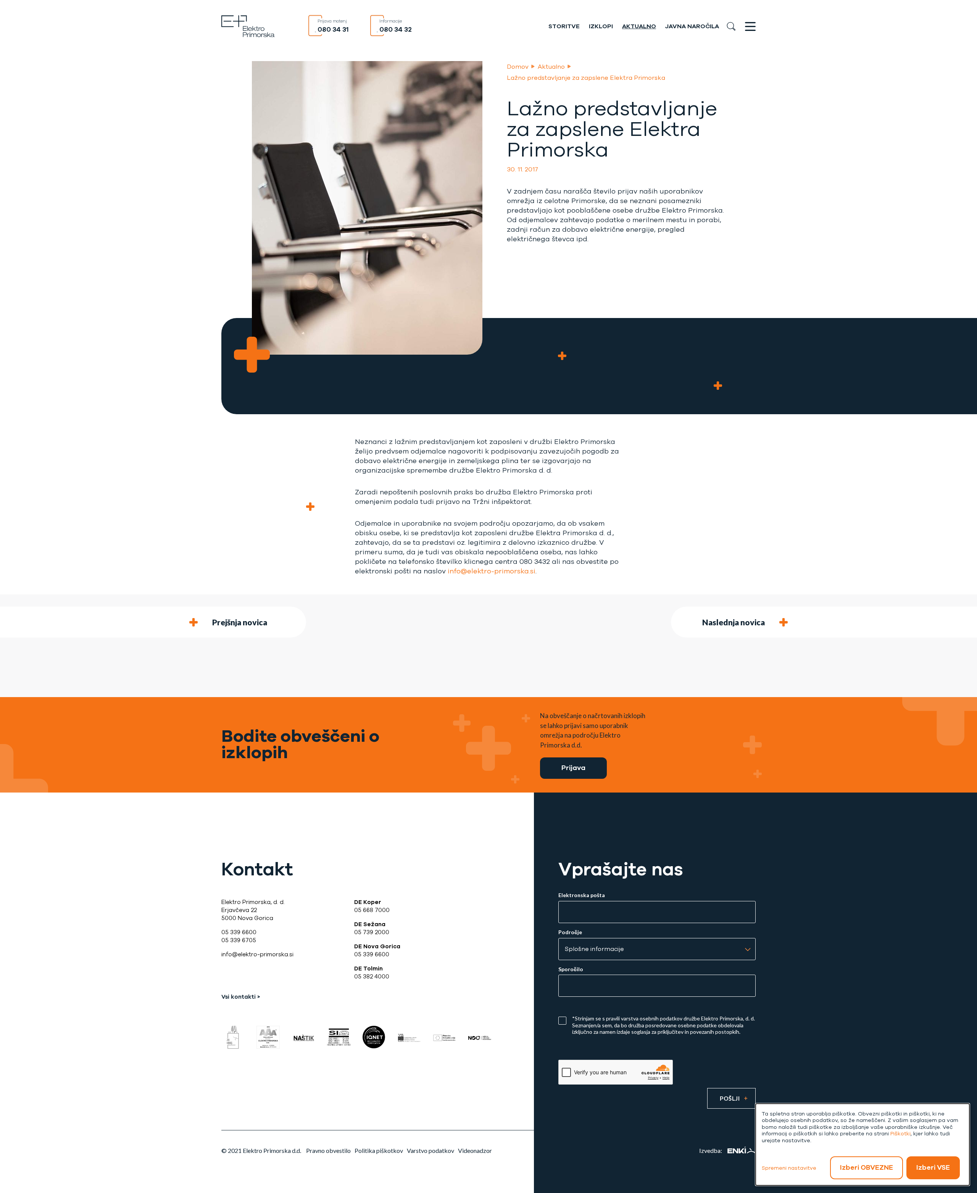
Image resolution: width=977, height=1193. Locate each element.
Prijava (573, 767)
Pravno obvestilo (328, 1150)
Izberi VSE (933, 1167)
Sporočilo (570, 969)
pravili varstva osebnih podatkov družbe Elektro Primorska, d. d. (680, 1018)
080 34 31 (333, 29)
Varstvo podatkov (430, 1150)
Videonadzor (475, 1150)
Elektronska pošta (581, 895)
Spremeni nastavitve (789, 1168)
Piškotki (900, 1133)
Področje (570, 932)
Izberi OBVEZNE (866, 1167)
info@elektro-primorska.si (491, 571)
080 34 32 (395, 29)
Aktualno (639, 26)
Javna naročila (692, 26)
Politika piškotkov (379, 1150)
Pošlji (730, 1098)
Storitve (564, 26)
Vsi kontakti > (240, 997)
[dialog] (862, 1144)
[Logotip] (248, 25)
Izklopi (601, 26)
